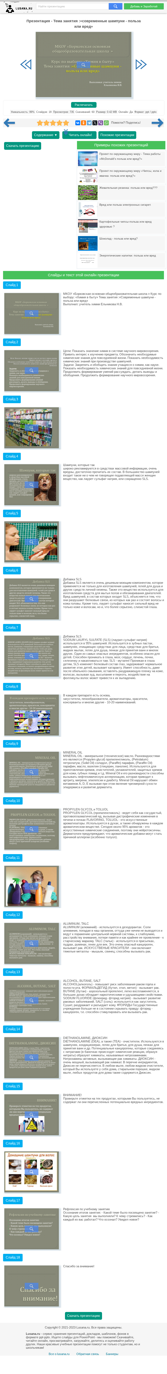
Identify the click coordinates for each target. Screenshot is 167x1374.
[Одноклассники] (83, 122)
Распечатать (84, 105)
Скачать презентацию (22, 146)
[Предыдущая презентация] (11, 123)
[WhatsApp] (106, 122)
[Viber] (100, 122)
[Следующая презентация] (158, 123)
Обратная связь (87, 1354)
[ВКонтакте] (77, 122)
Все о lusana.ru (59, 1354)
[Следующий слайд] (141, 65)
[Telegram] (89, 122)
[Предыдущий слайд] (25, 65)
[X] (94, 122)
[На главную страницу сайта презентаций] (19, 8)
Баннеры (112, 1354)
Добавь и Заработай (143, 6)
